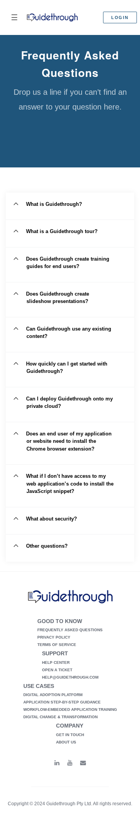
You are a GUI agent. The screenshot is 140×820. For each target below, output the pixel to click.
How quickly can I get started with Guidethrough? (66, 367)
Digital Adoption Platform (52, 695)
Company (69, 726)
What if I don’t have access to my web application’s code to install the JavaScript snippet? (70, 483)
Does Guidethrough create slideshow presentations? (57, 298)
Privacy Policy (53, 637)
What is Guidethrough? (54, 204)
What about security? (51, 519)
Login (120, 17)
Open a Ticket (57, 670)
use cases (38, 686)
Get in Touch (70, 735)
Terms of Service (56, 644)
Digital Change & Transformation (60, 717)
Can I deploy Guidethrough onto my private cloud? (69, 402)
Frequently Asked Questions (70, 630)
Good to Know (59, 621)
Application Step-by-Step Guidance (62, 702)
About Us (66, 742)
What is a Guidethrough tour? (62, 231)
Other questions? (47, 546)
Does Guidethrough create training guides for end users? (67, 263)
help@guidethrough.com (70, 677)
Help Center (56, 662)
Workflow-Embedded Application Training (70, 709)
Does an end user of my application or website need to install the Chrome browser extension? (69, 441)
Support (55, 653)
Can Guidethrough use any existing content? (68, 332)
